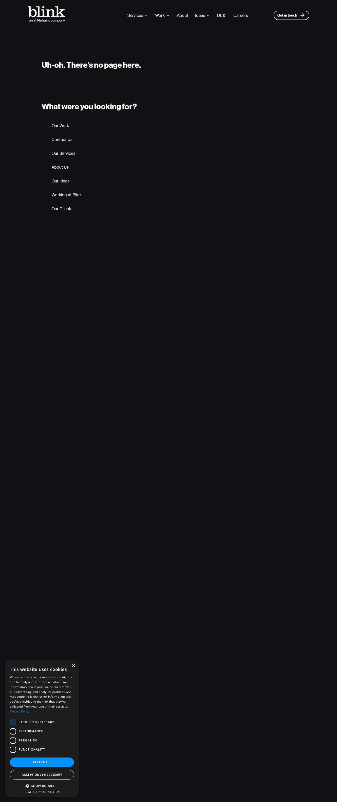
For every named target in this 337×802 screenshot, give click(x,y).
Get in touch (287, 15)
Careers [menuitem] (240, 15)
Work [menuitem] (160, 15)
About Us (60, 167)
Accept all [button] (42, 762)
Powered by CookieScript (42, 792)
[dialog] (42, 728)
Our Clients (62, 208)
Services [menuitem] (135, 15)
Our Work (60, 125)
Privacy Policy (19, 711)
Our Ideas (60, 180)
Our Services (63, 153)
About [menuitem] (182, 15)
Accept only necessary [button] (42, 775)
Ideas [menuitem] (200, 15)
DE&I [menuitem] (221, 15)
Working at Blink (67, 194)
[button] (42, 786)
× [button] (73, 666)
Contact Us (62, 139)
